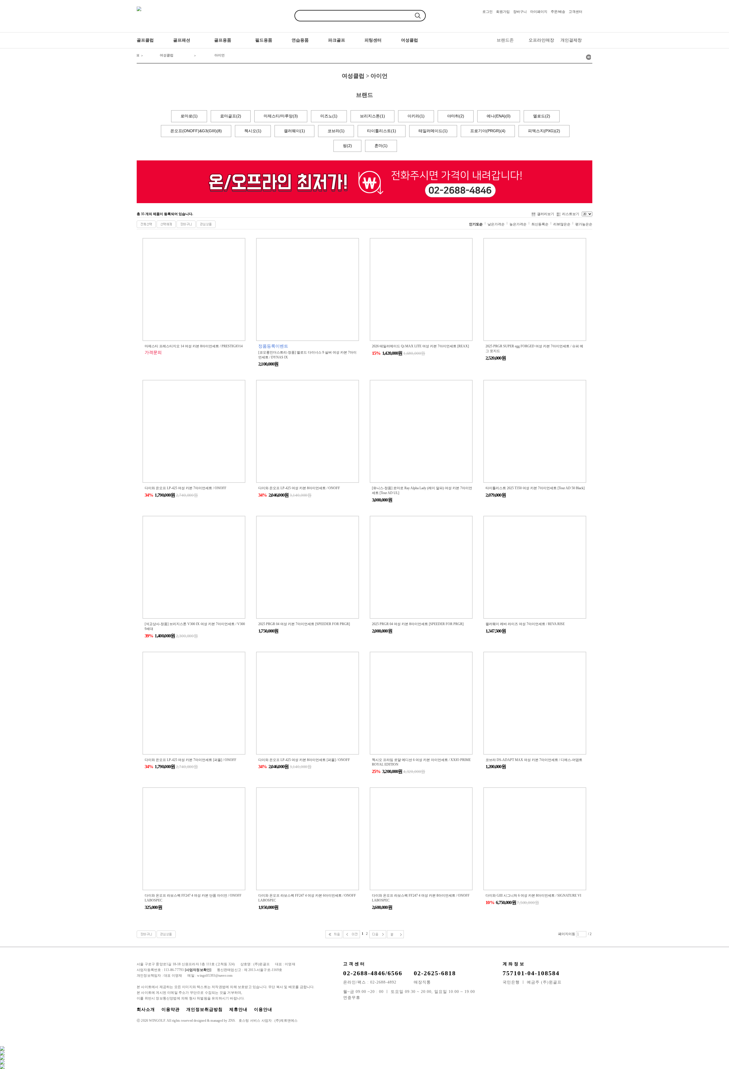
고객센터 (575, 12)
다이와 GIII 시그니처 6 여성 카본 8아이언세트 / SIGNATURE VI (533, 895)
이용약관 (170, 1009)
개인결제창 (571, 40)
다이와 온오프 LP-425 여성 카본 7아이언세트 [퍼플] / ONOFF (190, 760)
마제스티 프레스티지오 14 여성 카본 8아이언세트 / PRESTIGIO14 (194, 346)
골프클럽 (145, 40)
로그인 (487, 12)
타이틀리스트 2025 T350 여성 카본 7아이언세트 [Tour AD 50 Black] (535, 488)
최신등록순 (539, 224)
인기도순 (476, 224)
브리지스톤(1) (372, 116)
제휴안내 (238, 1009)
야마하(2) (455, 116)
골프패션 (181, 40)
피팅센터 (373, 40)
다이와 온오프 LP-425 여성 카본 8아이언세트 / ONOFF (299, 488)
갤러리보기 (545, 214)
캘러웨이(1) (294, 130)
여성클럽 (409, 40)
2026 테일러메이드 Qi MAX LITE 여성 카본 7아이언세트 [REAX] (420, 346)
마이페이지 (538, 12)
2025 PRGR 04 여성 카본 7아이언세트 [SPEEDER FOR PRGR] (304, 624)
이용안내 (263, 1009)
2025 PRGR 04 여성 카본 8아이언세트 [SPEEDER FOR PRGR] (418, 624)
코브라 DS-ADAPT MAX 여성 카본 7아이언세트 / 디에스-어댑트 (534, 760)
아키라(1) (416, 116)
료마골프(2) (230, 116)
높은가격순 (518, 224)
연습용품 (300, 40)
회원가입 (503, 12)
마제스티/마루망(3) (281, 116)
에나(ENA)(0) (499, 116)
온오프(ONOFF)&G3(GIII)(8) (196, 130)
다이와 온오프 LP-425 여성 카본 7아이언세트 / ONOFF (185, 488)
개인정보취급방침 (204, 1009)
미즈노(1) (328, 116)
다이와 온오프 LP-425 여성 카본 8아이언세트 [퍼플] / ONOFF (304, 760)
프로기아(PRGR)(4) (487, 130)
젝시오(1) (252, 130)
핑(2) (347, 145)
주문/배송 (558, 12)
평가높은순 (583, 224)
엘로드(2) (541, 116)
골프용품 (222, 40)
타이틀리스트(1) (381, 130)
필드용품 (263, 40)
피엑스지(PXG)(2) (544, 130)
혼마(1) (381, 145)
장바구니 (520, 12)
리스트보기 (570, 214)
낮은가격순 (496, 224)
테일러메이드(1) (433, 130)
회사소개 (146, 1009)
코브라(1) (336, 130)
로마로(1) (189, 116)
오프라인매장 (541, 40)
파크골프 (336, 40)
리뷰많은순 (561, 224)
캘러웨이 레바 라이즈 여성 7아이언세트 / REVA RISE (525, 624)
